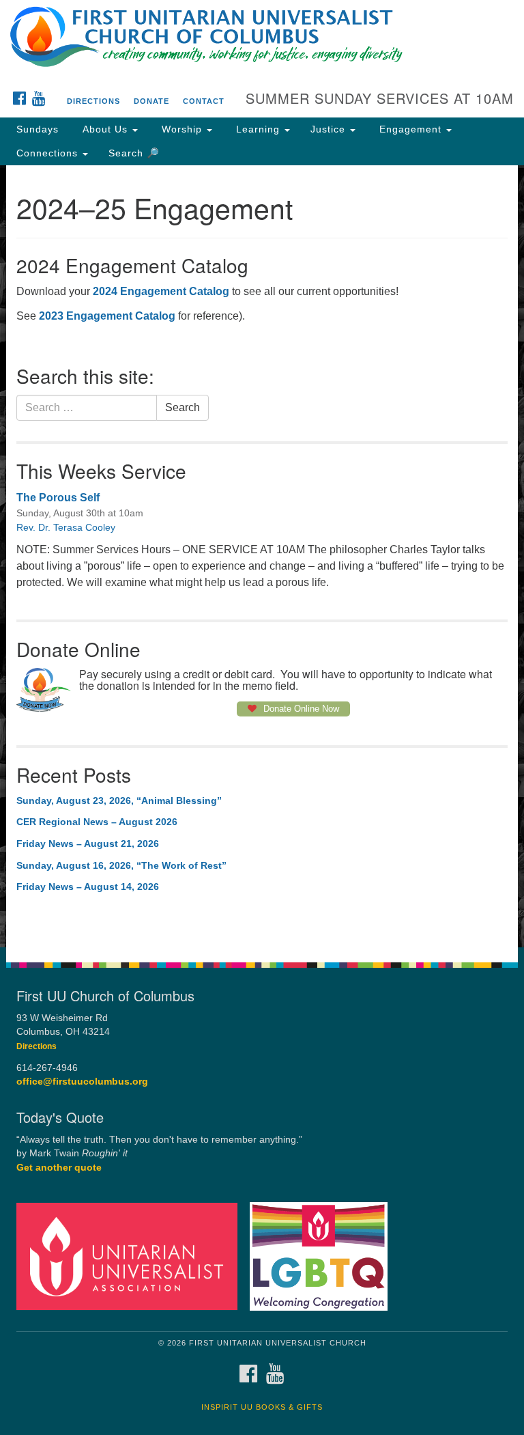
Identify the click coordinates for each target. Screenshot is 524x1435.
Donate (151, 101)
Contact (203, 101)
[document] (262, 556)
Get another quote (59, 1167)
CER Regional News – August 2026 (96, 821)
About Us (105, 129)
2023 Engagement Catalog (107, 316)
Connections (48, 153)
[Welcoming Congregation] (323, 1256)
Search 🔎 (134, 153)
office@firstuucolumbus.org (82, 1081)
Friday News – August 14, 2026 (87, 886)
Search (182, 407)
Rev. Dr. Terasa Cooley (65, 527)
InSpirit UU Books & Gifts (262, 1407)
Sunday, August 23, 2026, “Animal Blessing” (119, 800)
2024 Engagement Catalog (161, 291)
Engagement (410, 129)
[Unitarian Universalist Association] (131, 1256)
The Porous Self (58, 497)
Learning (258, 129)
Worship (181, 129)
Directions (93, 101)
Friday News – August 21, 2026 (87, 843)
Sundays (37, 129)
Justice (329, 129)
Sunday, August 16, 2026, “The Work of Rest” (121, 865)
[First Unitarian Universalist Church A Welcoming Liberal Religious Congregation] (262, 23)
